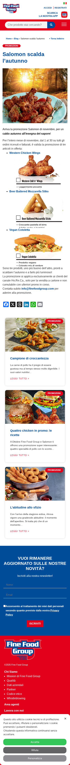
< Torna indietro (56, 39)
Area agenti (11, 704)
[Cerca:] (26, 24)
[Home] (23, 658)
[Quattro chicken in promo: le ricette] (35, 422)
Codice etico (14, 693)
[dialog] (35, 739)
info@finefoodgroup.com (37, 288)
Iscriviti (35, 623)
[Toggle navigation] (64, 25)
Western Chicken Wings (24, 152)
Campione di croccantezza (29, 358)
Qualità (11, 680)
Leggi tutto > (19, 378)
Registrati (61, 8)
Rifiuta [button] (34, 750)
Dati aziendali (15, 685)
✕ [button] (65, 718)
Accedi (48, 8)
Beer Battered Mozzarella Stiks (29, 191)
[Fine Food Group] (11, 12)
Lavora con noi (14, 710)
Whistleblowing (16, 698)
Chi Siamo (11, 671)
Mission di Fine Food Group (23, 676)
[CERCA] (51, 25)
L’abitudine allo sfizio (25, 507)
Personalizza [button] (35, 758)
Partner (11, 689)
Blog (16, 39)
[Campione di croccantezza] (35, 350)
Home (9, 39)
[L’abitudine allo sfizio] (35, 499)
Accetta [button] (35, 741)
